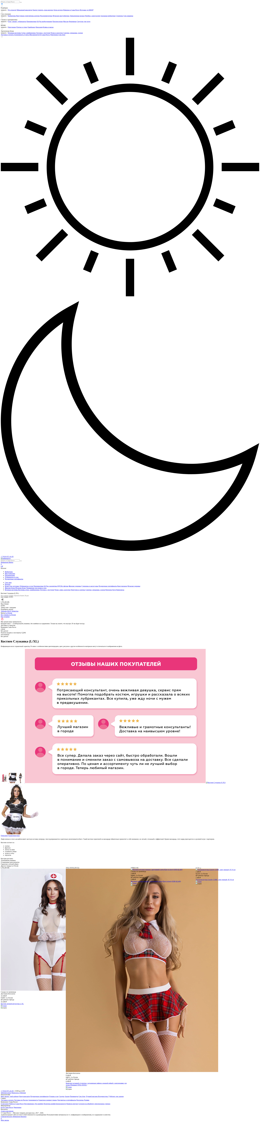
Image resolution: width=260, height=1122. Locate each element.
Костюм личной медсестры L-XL (12, 1004)
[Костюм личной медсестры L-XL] (52, 990)
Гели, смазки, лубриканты (17, 21)
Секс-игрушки (6, 14)
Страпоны (119, 16)
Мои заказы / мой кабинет (10, 1096)
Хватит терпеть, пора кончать (42, 10)
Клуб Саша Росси (43, 35)
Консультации (122, 586)
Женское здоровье (75, 586)
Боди (114, 590)
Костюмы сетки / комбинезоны (29, 590)
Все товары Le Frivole (8, 615)
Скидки (61, 1096)
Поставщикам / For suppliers (33, 1104)
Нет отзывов (5, 617)
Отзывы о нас (54, 1096)
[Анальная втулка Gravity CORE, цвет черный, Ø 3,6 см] (215, 870)
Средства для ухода (83, 21)
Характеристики (14, 835)
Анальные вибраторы (107, 16)
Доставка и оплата (7, 35)
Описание (4, 835)
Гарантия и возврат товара (47, 1100)
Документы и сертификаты (66, 1100)
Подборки (4, 8)
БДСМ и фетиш (62, 586)
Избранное (5, 562)
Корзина (13, 1117)
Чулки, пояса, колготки (62, 590)
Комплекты (120, 590)
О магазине (5, 1104)
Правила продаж (72, 1104)
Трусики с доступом (43, 33)
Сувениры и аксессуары (89, 586)
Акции (67, 1096)
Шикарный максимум (24, 10)
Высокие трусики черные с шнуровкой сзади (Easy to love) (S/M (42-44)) (156, 881)
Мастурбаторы (10, 573)
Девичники (54, 35)
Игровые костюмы (14, 33)
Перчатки (108, 590)
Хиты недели (58, 10)
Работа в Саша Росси (16, 1104)
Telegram (4, 611)
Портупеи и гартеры (78, 590)
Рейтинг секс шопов (116, 1096)
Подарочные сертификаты (14, 579)
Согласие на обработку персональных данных (94, 1104)
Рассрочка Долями (82, 1100)
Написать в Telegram (19, 1093)
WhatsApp (14, 611)
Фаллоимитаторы (46, 16)
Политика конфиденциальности (55, 1104)
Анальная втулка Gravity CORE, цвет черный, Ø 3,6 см (215, 879)
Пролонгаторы (58, 21)
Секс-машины (128, 16)
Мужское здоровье (133, 586)
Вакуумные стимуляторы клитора (28, 16)
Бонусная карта (24, 1096)
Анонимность (19, 35)
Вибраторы (12, 16)
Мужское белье (20, 588)
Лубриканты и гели (11, 577)
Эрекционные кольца (77, 16)
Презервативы (31, 21)
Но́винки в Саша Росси (71, 10)
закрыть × (4, 10)
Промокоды (74, 1096)
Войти (11, 562)
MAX (9, 611)
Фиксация (39, 27)
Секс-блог (61, 35)
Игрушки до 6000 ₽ (86, 10)
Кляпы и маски (48, 27)
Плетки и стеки (21, 27)
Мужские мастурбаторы (61, 16)
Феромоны (72, 21)
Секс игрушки (14, 586)
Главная (4, 1116)
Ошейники (31, 27)
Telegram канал (6, 1093)
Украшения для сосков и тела (36, 588)
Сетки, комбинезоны (28, 33)
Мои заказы (5, 1120)
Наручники (12, 27)
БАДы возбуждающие (44, 21)
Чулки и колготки (57, 33)
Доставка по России (21, 1100)
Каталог (10, 1116)
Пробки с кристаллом (92, 16)
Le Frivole (8, 613)
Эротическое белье (7, 31)
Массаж (66, 21)
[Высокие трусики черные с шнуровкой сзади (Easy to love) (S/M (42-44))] (156, 869)
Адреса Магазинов (30, 35)
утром (4, 1006)
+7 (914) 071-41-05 (7, 556)
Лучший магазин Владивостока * (97, 1096)
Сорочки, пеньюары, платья (73, 33)
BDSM (3, 25)
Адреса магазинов (7, 1111)
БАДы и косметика (50, 586)
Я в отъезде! (12, 10)
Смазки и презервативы (9, 20)
